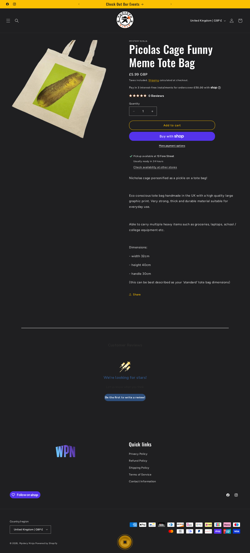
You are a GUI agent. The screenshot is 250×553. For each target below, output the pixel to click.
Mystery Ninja (27, 543)
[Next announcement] (171, 4)
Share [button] (137, 294)
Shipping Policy (139, 467)
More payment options (172, 145)
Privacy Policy (138, 454)
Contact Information (142, 481)
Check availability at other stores (155, 167)
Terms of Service (140, 474)
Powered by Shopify (46, 543)
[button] (8, 20)
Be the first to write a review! (125, 397)
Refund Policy (138, 461)
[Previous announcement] (79, 4)
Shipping (153, 80)
